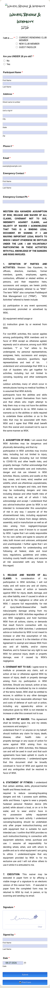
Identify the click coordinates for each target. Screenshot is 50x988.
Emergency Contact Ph (16, 197)
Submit (25, 974)
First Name (7, 80)
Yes (8, 64)
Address (8, 94)
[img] (24, 917)
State (5, 127)
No (8, 60)
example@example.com (12, 166)
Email (6, 158)
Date (4, 966)
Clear (40, 927)
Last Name (7, 87)
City (4, 119)
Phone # (8, 146)
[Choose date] (25, 963)
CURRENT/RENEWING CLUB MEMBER (33, 39)
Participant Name (13, 72)
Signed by (9, 935)
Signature (9, 907)
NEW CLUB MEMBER (29, 43)
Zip (4, 136)
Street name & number (11, 102)
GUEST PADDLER (27, 47)
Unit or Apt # (7, 111)
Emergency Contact (14, 173)
